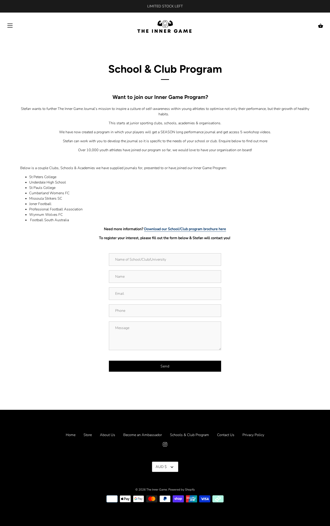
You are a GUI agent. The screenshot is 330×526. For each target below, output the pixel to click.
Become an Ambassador (142, 434)
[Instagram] (165, 443)
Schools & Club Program (189, 434)
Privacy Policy (253, 434)
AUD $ (161, 466)
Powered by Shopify (181, 490)
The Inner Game (156, 490)
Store (88, 434)
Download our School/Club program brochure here (185, 229)
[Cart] (320, 25)
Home (70, 434)
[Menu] (10, 26)
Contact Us (225, 434)
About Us (107, 434)
